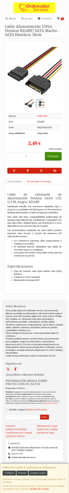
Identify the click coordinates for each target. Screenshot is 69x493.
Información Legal (47, 426)
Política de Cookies (39, 489)
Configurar (9, 473)
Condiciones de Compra (19, 432)
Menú (12, 18)
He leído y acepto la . (28, 410)
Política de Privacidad (50, 403)
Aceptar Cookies (38, 473)
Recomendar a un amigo (39, 181)
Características (15, 181)
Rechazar (22, 473)
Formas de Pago (45, 432)
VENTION (42, 116)
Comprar (53, 156)
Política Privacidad (16, 429)
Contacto (46, 18)
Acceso (28, 18)
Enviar (44, 417)
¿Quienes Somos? (15, 436)
